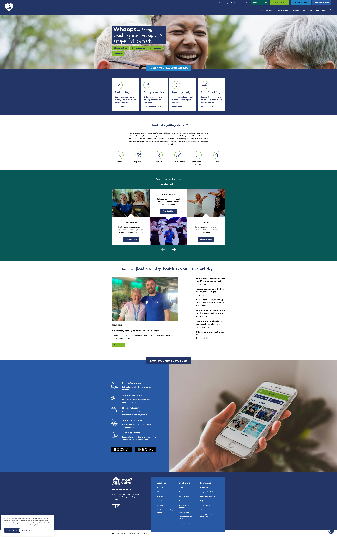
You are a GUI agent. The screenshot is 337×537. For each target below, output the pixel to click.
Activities (269, 10)
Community (307, 10)
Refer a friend (184, 496)
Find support (178, 106)
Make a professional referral (186, 518)
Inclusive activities (178, 162)
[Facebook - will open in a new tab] (114, 506)
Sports (119, 162)
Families (158, 162)
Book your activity (279, 2)
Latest (323, 10)
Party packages (139, 162)
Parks (217, 162)
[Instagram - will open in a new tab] (118, 506)
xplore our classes (152, 106)
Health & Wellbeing (283, 10)
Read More (118, 345)
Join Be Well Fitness (300, 2)
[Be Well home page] (8, 11)
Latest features (184, 523)
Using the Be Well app (208, 492)
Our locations (155, 48)
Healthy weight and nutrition (186, 506)
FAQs (317, 10)
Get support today (260, 2)
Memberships (224, 3)
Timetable (234, 3)
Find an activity (120, 48)
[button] (163, 249)
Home (261, 10)
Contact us (183, 492)
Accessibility (244, 3)
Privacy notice (205, 505)
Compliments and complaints (206, 516)
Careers (160, 496)
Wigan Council (205, 510)
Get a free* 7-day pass (186, 501)
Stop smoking (184, 512)
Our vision (160, 487)
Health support (138, 48)
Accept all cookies (11, 530)
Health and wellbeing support (165, 511)
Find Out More (131, 239)
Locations (296, 10)
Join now (118, 54)
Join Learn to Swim (322, 2)
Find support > (207, 106)
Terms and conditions (207, 496)
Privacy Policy (34, 525)
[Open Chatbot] (331, 531)
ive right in (120, 106)
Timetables (204, 487)
